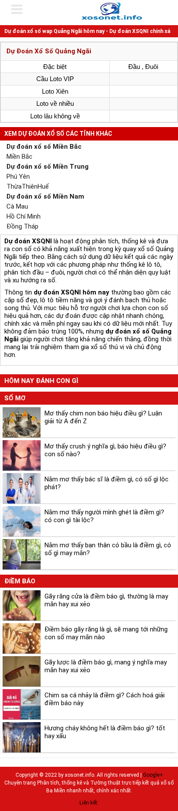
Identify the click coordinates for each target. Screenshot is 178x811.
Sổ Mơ (14, 398)
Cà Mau (17, 206)
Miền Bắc (19, 156)
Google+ (153, 775)
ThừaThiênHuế (27, 186)
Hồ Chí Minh (23, 216)
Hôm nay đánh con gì (41, 381)
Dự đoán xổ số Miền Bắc (44, 146)
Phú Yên (18, 176)
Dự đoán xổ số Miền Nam (45, 196)
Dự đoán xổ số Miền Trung (47, 166)
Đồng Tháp (22, 226)
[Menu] (22, 9)
